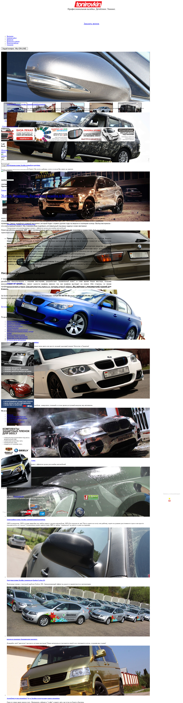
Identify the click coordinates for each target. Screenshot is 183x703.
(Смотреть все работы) (10, 126)
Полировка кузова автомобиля (17, 338)
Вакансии (10, 415)
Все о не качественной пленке (17, 418)
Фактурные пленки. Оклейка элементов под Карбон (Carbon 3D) (26, 580)
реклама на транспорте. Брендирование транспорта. (22, 639)
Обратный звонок (4, 151)
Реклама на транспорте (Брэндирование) (15, 327)
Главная (3, 190)
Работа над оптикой (13, 324)
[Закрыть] (4, 156)
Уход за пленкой (12, 420)
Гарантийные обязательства (16, 416)
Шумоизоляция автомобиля (16, 340)
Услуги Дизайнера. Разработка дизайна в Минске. (37, 195)
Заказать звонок (91, 23)
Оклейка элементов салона (16, 335)
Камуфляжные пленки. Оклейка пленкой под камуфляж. (23, 165)
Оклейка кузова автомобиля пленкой (19, 323)
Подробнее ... (6, 306)
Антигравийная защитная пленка (18, 321)
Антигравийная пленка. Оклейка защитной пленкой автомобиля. (26, 104)
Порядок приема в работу (16, 421)
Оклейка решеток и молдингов (17, 329)
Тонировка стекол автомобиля (17, 336)
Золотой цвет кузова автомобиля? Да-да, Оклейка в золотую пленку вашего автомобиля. (33, 698)
